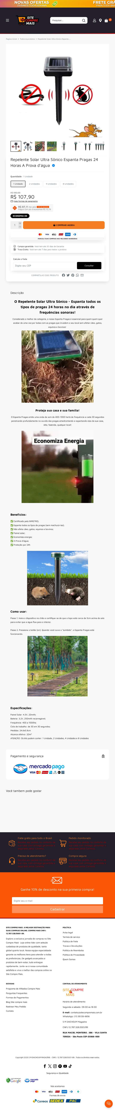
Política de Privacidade (74, 954)
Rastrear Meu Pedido (16, 1006)
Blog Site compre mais (16, 1002)
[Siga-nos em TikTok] (70, 1066)
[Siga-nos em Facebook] (45, 1066)
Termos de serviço (71, 937)
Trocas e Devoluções (72, 946)
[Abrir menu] (7, 20)
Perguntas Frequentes (16, 993)
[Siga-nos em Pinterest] (60, 1066)
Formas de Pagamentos (17, 997)
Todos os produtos (27, 39)
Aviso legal (68, 932)
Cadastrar (57, 909)
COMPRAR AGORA (65, 225)
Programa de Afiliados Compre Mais (23, 988)
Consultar (89, 265)
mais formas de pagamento (26, 201)
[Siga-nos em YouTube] (65, 1066)
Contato (10, 1011)
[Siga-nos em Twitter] (50, 1066)
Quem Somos (69, 959)
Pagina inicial (11, 39)
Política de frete (70, 941)
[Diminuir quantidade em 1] (20, 226)
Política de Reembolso (73, 950)
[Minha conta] (94, 20)
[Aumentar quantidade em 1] (20, 223)
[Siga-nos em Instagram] (55, 1066)
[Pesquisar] (83, 20)
